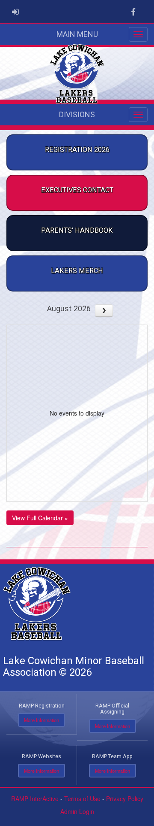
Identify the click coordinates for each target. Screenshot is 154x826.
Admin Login (77, 811)
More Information (41, 720)
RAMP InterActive (35, 798)
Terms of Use (82, 798)
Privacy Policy (124, 798)
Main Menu (77, 34)
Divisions (77, 114)
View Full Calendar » (40, 517)
